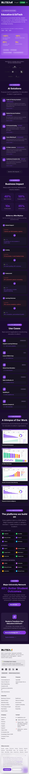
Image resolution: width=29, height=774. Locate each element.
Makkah (25, 748)
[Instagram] (9, 669)
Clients (2, 719)
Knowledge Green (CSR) (7, 734)
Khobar (16, 748)
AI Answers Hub (5, 732)
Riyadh (2, 748)
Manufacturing (4, 702)
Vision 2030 (4, 730)
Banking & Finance (5, 698)
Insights (3, 725)
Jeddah (6, 748)
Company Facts (5, 736)
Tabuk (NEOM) (9, 750)
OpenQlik (18, 679)
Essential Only (17, 769)
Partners (3, 721)
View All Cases (13, 604)
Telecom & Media (19, 700)
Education (17, 706)
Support (3, 728)
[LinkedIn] (6, 669)
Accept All (7, 769)
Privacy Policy (19, 761)
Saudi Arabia (4, 711)
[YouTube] (16, 669)
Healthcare (18, 698)
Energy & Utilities (5, 704)
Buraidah (21, 750)
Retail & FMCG (4, 700)
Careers (3, 723)
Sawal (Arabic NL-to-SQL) (21, 682)
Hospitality (18, 708)
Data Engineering (5, 684)
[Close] (25, 755)
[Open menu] (27, 2)
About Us (3, 717)
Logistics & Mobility (20, 704)
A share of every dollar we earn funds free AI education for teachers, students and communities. (12, 663)
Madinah (3, 750)
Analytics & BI (4, 686)
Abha (14, 750)
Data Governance (5, 691)
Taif (17, 750)
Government (18, 702)
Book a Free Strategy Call (11, 632)
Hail (25, 750)
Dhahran (21, 748)
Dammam (12, 748)
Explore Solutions (9, 637)
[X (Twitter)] (13, 669)
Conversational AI (5, 679)
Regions (3, 738)
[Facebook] (2, 669)
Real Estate (4, 708)
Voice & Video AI (5, 682)
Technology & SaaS (6, 706)
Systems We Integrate (13, 171)
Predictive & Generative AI (7, 689)
